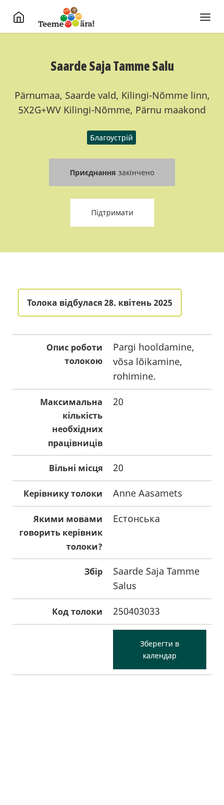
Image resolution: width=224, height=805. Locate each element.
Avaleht (66, 17)
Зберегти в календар (159, 649)
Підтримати (112, 212)
